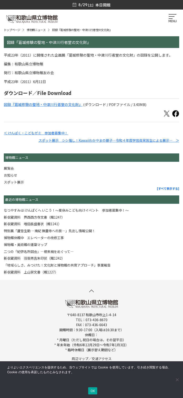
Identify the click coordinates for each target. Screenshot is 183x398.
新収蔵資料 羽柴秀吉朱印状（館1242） (34, 258)
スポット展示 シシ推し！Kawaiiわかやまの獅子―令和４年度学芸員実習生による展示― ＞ (109, 140)
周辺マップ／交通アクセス (92, 358)
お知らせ (10, 175)
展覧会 (9, 168)
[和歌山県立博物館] (32, 21)
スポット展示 (14, 182)
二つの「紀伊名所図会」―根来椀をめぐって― (39, 251)
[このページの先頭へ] (91, 290)
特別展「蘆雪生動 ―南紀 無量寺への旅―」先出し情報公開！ (49, 230)
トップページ (12, 30)
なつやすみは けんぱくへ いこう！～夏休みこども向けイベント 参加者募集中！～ (66, 210)
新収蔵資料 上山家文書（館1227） (31, 272)
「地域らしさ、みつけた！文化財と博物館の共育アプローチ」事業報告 (57, 265)
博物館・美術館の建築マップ (25, 244)
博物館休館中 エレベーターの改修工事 (34, 237)
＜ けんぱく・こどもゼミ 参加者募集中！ (36, 133)
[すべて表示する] (168, 188)
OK (93, 391)
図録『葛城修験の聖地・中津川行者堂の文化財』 (43, 104)
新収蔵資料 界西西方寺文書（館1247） (34, 217)
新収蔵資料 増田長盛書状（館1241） (32, 223)
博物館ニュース (36, 30)
